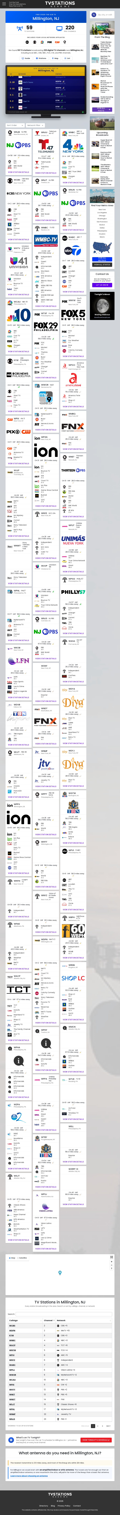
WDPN (12, 1330)
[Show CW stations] (57, 42)
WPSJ (12, 1370)
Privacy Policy (64, 1505)
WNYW (12, 1350)
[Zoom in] (111, 1261)
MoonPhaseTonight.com (102, 317)
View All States (102, 265)
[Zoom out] (111, 1265)
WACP (12, 1345)
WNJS (12, 1419)
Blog (53, 1505)
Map (13, 1258)
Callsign (13, 1320)
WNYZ (12, 1360)
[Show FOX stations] (49, 42)
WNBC (12, 1340)
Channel (48, 1320)
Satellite (23, 1258)
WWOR (12, 1374)
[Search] (94, 14)
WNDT (12, 1399)
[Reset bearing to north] (111, 1268)
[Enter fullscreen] (111, 1257)
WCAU (12, 1379)
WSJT (12, 1404)
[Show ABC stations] (27, 42)
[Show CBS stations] (34, 42)
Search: (11, 1314)
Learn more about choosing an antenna (29, 1476)
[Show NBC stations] (42, 42)
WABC (12, 1365)
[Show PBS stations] (64, 42)
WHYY (12, 1389)
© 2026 (60, 1501)
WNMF (12, 1414)
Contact (77, 1505)
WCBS (12, 1325)
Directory (43, 1505)
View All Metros (102, 259)
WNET (12, 1394)
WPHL (12, 1409)
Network (61, 1320)
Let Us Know (102, 285)
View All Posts (101, 109)
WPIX (11, 1384)
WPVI (11, 1355)
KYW (11, 1335)
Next (108, 1426)
